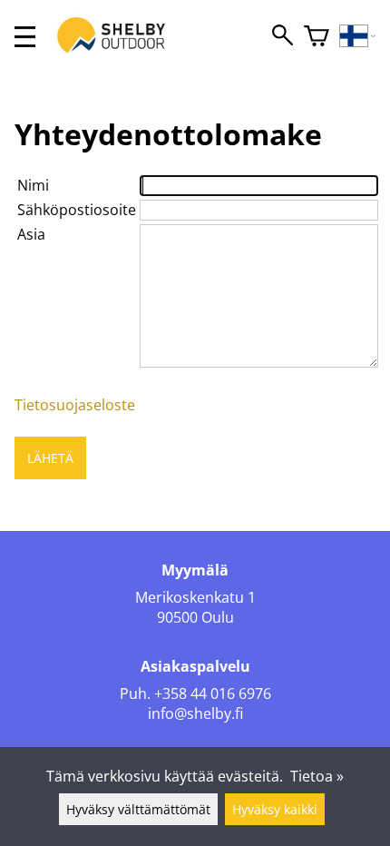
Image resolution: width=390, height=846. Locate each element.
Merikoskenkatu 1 (195, 597)
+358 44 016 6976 (212, 693)
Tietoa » (317, 776)
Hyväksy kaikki (274, 809)
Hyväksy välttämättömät (138, 809)
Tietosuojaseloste (75, 405)
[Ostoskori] (316, 37)
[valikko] (25, 36)
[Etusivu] (120, 53)
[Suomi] (357, 37)
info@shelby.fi (195, 713)
